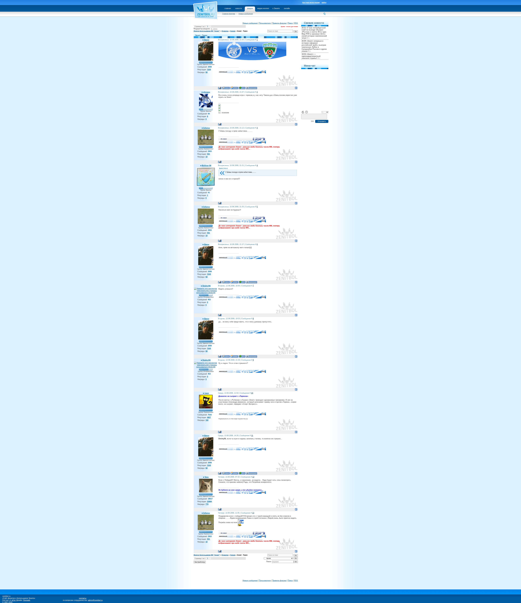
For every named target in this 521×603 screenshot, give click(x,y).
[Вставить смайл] (306, 112)
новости (238, 8)
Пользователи (265, 23)
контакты (82, 598)
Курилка (225, 31)
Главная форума (228, 14)
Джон (206, 40)
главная (227, 8)
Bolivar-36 (206, 165)
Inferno (206, 128)
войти (324, 3)
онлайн (287, 8)
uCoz (14, 600)
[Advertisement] (245, 572)
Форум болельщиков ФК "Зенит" (207, 31)
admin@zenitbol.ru (95, 600)
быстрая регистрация (311, 3)
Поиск (290, 23)
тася (206, 393)
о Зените (276, 8)
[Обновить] (303, 112)
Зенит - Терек (242, 31)
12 (253, 477)
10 (252, 393)
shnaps (206, 92)
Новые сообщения (246, 14)
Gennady (26, 600)
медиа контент (263, 8)
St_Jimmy (214, 29)
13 (253, 513)
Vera (207, 477)
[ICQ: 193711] (242, 88)
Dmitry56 (206, 286)
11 (252, 435)
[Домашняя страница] (234, 88)
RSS (296, 23)
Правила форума (279, 23)
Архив (232, 31)
